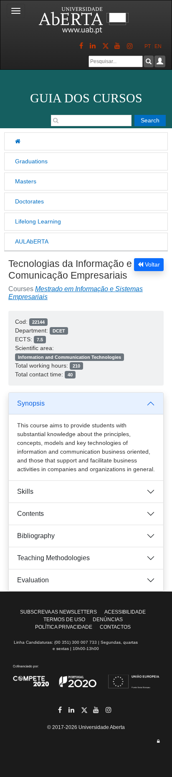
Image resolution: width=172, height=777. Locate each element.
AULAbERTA (31, 241)
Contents (30, 513)
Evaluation (33, 580)
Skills (25, 491)
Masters (25, 181)
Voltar (151, 264)
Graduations (31, 161)
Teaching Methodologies (53, 557)
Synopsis (31, 403)
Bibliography (36, 535)
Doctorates (29, 201)
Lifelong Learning (38, 221)
